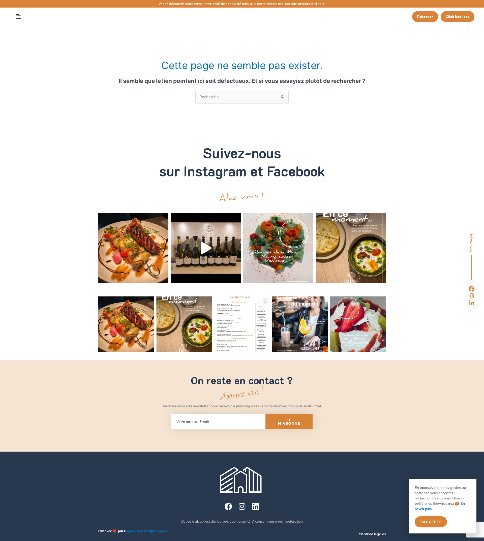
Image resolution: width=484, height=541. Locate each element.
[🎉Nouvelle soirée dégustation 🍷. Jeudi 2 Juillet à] (206, 248)
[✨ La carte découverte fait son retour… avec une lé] (351, 248)
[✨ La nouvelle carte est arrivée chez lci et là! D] (242, 324)
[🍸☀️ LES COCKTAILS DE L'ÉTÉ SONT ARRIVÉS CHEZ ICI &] (300, 324)
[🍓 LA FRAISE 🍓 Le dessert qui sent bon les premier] (358, 324)
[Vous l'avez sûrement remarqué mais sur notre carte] (133, 248)
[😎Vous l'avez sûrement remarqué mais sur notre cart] (126, 324)
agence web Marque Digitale (146, 530)
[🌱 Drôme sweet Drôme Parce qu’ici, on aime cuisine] (278, 248)
